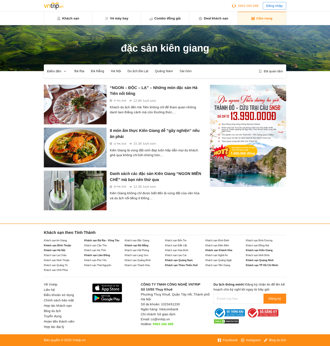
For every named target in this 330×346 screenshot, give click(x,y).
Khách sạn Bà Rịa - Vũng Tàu (101, 240)
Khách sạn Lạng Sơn (136, 255)
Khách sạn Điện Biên (217, 245)
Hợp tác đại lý (54, 327)
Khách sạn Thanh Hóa (137, 265)
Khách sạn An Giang (55, 240)
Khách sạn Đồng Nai (257, 245)
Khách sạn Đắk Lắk (176, 245)
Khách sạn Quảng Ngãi (218, 260)
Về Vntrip (50, 284)
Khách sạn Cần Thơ (95, 245)
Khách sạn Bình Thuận (57, 245)
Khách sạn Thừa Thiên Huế (181, 265)
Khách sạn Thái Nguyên (97, 265)
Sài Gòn (186, 71)
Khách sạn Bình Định (217, 240)
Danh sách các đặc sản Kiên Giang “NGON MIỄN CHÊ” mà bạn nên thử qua (155, 176)
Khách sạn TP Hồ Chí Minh (262, 265)
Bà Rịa (79, 71)
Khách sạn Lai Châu (55, 255)
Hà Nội (116, 71)
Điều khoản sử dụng (59, 295)
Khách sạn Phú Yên (95, 260)
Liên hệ (49, 290)
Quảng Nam (164, 71)
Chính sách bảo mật (59, 300)
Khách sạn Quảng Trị (56, 265)
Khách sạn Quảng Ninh (260, 260)
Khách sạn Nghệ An (216, 255)
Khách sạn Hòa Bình (176, 250)
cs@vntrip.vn (160, 319)
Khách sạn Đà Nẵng (136, 245)
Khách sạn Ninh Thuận (56, 260)
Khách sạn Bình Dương (259, 240)
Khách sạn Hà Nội (54, 250)
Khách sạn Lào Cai (175, 255)
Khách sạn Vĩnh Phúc (56, 269)
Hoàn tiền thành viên (59, 321)
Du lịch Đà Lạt (138, 71)
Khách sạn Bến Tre (175, 240)
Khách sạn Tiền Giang (217, 265)
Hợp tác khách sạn (58, 305)
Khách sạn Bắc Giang (137, 240)
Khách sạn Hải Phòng (137, 250)
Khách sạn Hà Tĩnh (95, 250)
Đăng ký (275, 298)
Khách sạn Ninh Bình (258, 255)
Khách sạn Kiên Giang (259, 250)
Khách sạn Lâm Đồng (97, 255)
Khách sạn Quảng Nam (179, 260)
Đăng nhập (274, 6)
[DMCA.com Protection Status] (226, 321)
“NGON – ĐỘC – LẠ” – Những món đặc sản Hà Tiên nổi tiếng (153, 90)
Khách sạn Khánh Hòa (218, 250)
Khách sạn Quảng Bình (138, 260)
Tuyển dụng (53, 316)
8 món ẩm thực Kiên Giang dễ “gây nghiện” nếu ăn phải (155, 133)
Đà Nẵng (97, 71)
